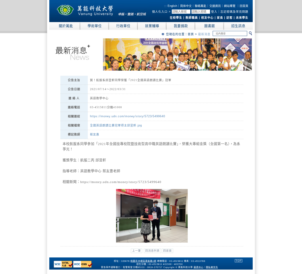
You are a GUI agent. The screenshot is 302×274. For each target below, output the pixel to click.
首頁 (191, 34)
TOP (238, 260)
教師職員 (191, 17)
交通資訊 (215, 6)
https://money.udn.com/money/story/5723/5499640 (127, 116)
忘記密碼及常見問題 (234, 11)
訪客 (229, 17)
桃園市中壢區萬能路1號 (143, 261)
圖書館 (209, 26)
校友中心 (207, 17)
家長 (220, 17)
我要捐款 (181, 26)
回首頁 (244, 6)
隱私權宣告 (212, 267)
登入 (214, 11)
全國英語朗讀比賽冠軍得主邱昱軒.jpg (116, 125)
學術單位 (95, 26)
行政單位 (123, 26)
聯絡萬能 (200, 6)
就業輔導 (152, 26)
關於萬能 (66, 26)
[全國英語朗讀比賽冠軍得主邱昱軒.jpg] (151, 241)
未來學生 (242, 17)
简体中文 (186, 6)
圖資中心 (198, 267)
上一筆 (136, 250)
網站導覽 (229, 6)
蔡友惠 (94, 134)
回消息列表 (152, 250)
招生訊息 (238, 26)
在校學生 (176, 17)
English (172, 6)
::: (165, 6)
